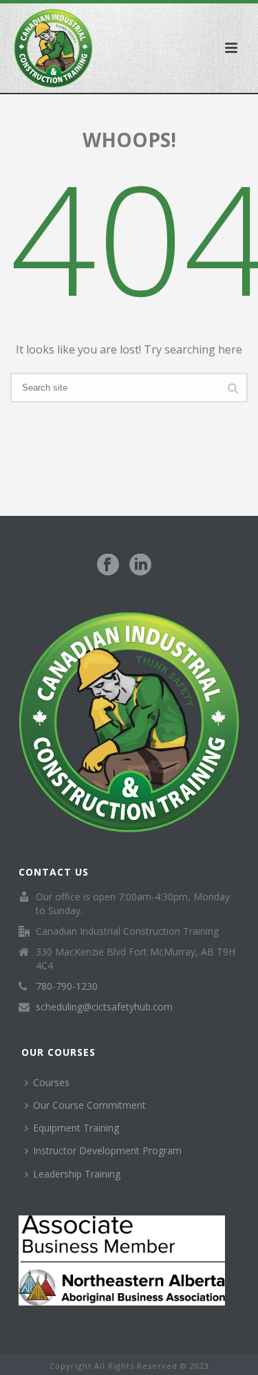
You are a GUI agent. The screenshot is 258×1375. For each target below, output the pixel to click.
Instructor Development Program (107, 1150)
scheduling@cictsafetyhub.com (104, 1007)
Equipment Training (76, 1127)
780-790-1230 (67, 986)
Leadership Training (76, 1173)
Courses (51, 1082)
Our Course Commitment (89, 1105)
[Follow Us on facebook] (108, 565)
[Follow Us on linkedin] (140, 565)
